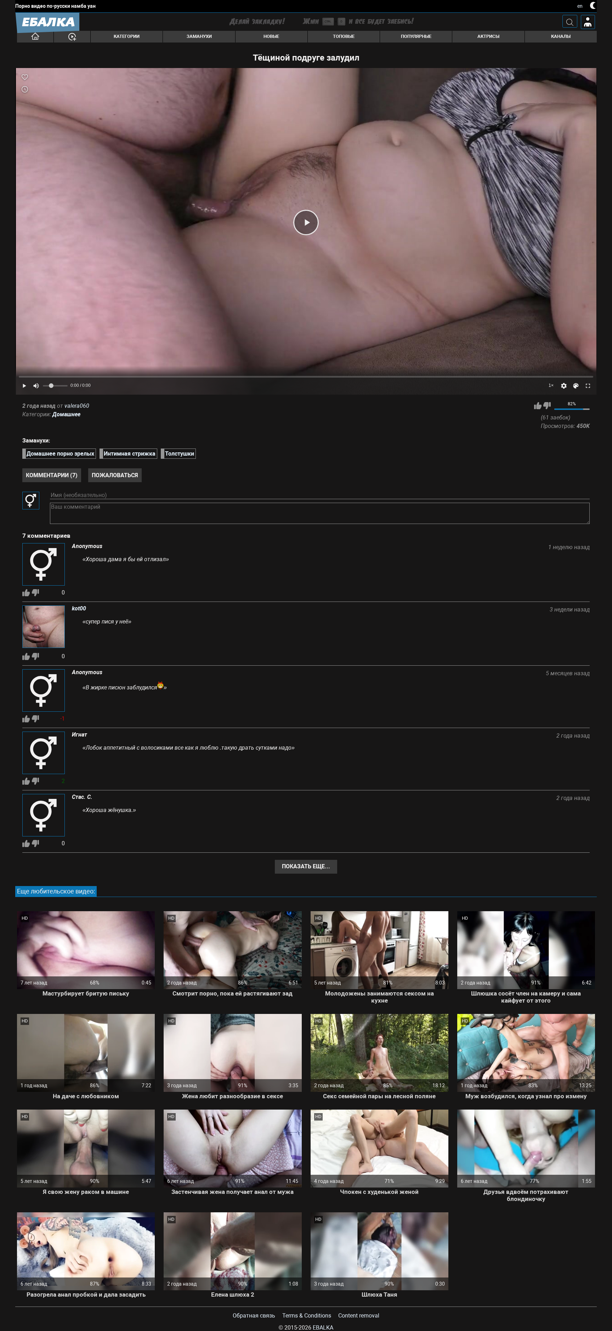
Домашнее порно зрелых (60, 453)
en (580, 6)
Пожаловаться (115, 475)
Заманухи (199, 36)
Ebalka (323, 1327)
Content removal (358, 1315)
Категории (127, 36)
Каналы (561, 36)
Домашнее (66, 414)
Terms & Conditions (306, 1315)
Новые (271, 36)
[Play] (306, 222)
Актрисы (488, 36)
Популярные (416, 36)
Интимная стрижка (129, 453)
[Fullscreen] (588, 385)
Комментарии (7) (52, 475)
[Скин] (576, 385)
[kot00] (43, 627)
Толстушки (179, 453)
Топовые (344, 36)
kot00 (79, 608)
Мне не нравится (547, 405)
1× (551, 385)
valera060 (76, 405)
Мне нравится (538, 405)
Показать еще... (306, 866)
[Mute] (36, 385)
